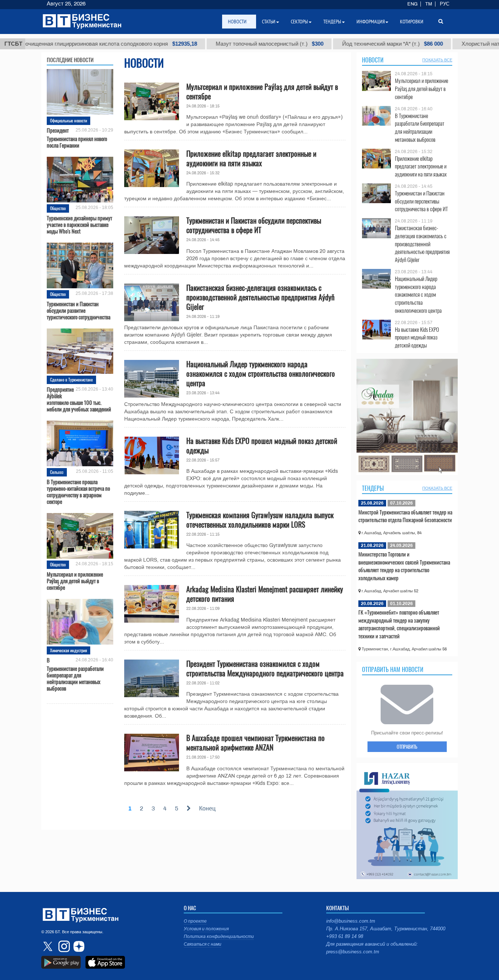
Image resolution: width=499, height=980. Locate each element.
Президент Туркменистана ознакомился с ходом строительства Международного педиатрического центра (265, 668)
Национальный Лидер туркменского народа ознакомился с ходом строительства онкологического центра (260, 373)
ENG (412, 4)
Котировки (411, 21)
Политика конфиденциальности (219, 936)
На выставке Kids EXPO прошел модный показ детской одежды (261, 445)
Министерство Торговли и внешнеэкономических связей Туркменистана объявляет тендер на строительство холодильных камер (404, 566)
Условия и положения (206, 928)
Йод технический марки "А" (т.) (352, 44)
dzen (78, 946)
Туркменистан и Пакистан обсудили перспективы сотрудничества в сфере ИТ (253, 225)
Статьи (268, 21)
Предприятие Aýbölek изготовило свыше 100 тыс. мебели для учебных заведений (79, 399)
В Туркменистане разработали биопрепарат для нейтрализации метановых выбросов (75, 674)
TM (428, 4)
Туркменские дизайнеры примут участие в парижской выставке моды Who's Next (79, 224)
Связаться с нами (202, 944)
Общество (58, 208)
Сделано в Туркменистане (71, 379)
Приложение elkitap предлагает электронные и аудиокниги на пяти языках (251, 158)
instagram (63, 946)
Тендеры (373, 488)
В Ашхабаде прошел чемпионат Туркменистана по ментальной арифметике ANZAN (255, 742)
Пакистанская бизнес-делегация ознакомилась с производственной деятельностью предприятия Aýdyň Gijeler (260, 297)
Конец (207, 808)
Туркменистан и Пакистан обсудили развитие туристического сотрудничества (78, 310)
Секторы (299, 21)
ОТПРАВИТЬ (407, 746)
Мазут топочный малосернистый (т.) (229, 44)
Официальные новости (68, 120)
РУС (444, 4)
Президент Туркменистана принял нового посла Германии (77, 137)
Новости (373, 60)
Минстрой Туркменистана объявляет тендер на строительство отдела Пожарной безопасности (405, 516)
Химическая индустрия (68, 650)
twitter (48, 946)
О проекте (195, 921)
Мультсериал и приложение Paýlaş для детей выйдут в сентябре (75, 580)
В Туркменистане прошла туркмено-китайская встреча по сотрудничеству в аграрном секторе (78, 491)
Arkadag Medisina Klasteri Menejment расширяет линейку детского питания (264, 593)
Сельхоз (57, 472)
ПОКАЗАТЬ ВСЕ (437, 60)
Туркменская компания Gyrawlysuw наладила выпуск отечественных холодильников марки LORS (260, 519)
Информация (371, 21)
